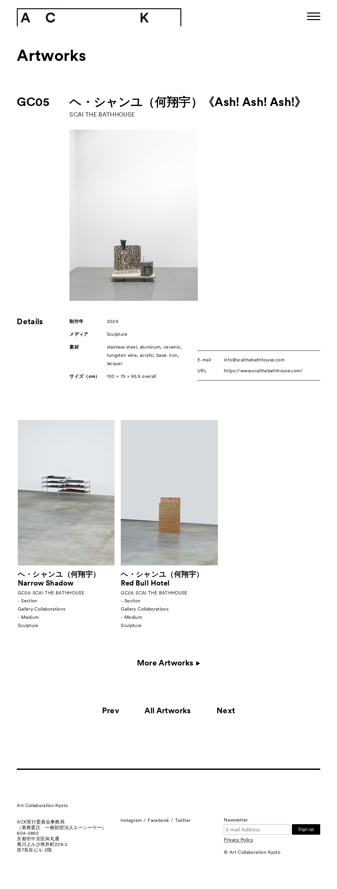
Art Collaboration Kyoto (42, 805)
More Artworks (165, 663)
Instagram (131, 820)
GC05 (33, 101)
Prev (110, 710)
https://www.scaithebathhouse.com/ (263, 371)
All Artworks (167, 710)
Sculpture (117, 334)
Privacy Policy (238, 840)
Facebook (158, 820)
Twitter (183, 820)
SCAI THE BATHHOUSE (102, 114)
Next (226, 710)
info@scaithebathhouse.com (254, 360)
